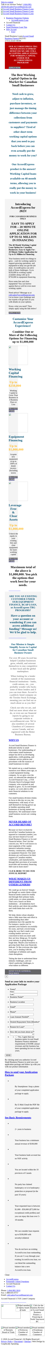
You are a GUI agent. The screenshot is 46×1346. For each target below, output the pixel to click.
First (12, 992)
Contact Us (10, 1286)
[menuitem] (17, 18)
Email (13, 1007)
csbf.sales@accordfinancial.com (18, 7)
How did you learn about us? (22, 1032)
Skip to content (7, 2)
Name (13, 989)
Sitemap (27, 1341)
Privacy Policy (7, 1341)
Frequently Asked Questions (17, 1281)
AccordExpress (12, 1279)
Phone (13, 1012)
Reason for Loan (17, 1027)
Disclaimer (18, 1341)
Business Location (17, 1002)
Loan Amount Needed (19, 1017)
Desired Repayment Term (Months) (25, 1022)
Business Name (17, 997)
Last (11, 994)
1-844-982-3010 (13, 1290)
